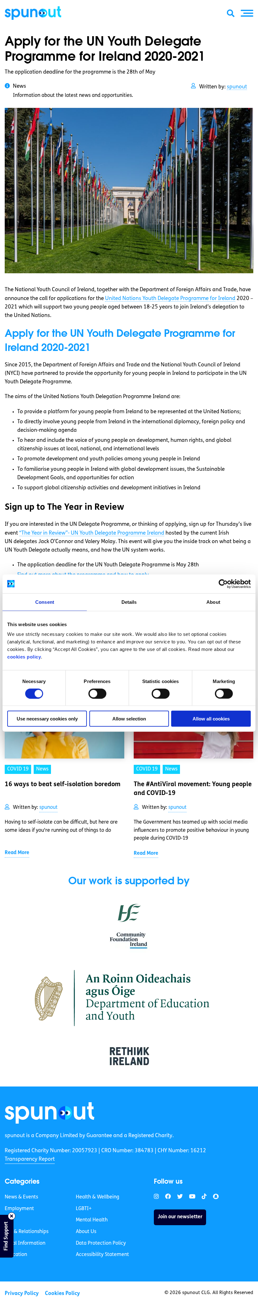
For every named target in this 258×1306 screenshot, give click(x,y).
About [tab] (213, 601)
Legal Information (25, 1243)
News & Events (21, 1197)
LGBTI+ (84, 1208)
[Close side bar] (11, 1216)
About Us (86, 1231)
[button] (247, 13)
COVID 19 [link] (18, 769)
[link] (49, 1113)
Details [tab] (129, 601)
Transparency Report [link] (30, 1159)
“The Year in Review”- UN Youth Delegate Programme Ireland (91, 533)
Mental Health (92, 1220)
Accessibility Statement (102, 1254)
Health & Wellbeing (97, 1197)
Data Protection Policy (101, 1243)
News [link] (42, 769)
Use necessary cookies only (47, 718)
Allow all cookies (211, 718)
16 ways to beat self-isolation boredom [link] (63, 784)
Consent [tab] (44, 601)
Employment (19, 1208)
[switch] (97, 693)
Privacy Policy (22, 1293)
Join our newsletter (180, 1217)
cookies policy (24, 656)
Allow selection (129, 718)
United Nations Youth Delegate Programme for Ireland (170, 298)
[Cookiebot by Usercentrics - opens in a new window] (223, 583)
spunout (237, 87)
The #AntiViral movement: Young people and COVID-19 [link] (193, 789)
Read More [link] (17, 852)
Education (16, 1254)
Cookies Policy (62, 1293)
